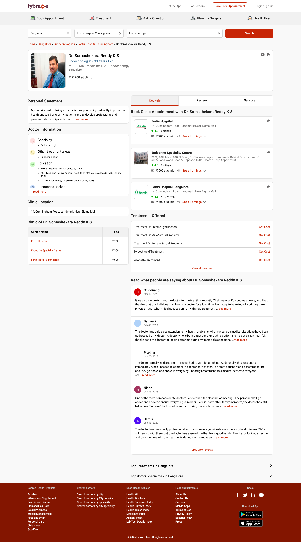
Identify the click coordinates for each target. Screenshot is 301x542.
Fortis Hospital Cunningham (95, 44)
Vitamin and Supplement (42, 498)
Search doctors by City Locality (95, 498)
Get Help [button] (155, 100)
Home (31, 44)
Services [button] (249, 100)
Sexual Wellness (37, 509)
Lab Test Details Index (139, 521)
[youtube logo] (261, 496)
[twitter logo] (245, 496)
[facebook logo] (237, 496)
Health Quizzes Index (138, 506)
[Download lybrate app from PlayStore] (251, 517)
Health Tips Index (136, 498)
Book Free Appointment (230, 6)
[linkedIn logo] (253, 496)
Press (178, 521)
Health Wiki (132, 494)
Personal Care (36, 521)
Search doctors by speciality (93, 502)
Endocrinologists (64, 44)
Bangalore (44, 44)
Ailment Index (134, 517)
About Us (180, 494)
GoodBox (33, 529)
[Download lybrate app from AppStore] (251, 525)
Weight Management (40, 513)
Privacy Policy (183, 513)
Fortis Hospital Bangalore (45, 259)
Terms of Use (183, 509)
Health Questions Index (140, 502)
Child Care (34, 525)
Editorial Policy (183, 517)
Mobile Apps (182, 506)
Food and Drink (36, 517)
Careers (180, 502)
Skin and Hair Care (38, 506)
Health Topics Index (137, 509)
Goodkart (33, 494)
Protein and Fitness (39, 502)
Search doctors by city (90, 494)
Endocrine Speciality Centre (46, 250)
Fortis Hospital (39, 241)
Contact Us (181, 498)
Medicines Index (136, 513)
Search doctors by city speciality (96, 506)
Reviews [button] (202, 100)
